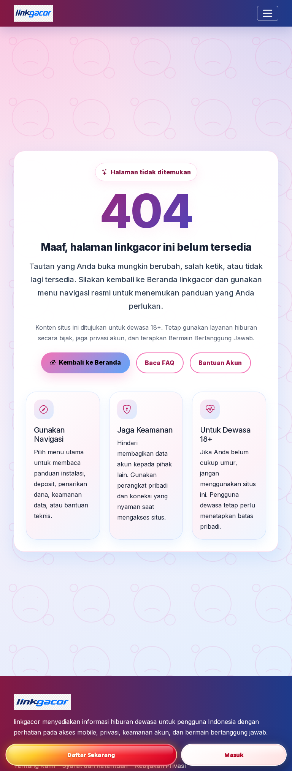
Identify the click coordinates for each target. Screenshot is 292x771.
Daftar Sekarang (91, 754)
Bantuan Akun (220, 363)
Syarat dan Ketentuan (95, 765)
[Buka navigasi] (267, 13)
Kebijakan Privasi (160, 765)
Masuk (233, 754)
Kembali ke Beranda (90, 362)
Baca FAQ (160, 363)
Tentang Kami (34, 765)
